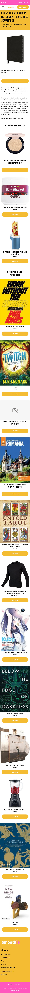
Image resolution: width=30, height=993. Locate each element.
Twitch (15, 387)
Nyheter (4, 961)
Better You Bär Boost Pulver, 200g (15, 207)
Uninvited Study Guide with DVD (15, 765)
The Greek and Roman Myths (15, 869)
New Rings (15, 923)
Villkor (14, 988)
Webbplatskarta (15, 990)
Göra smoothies (13, 70)
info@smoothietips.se (23, 2)
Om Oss (4, 964)
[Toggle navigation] (3, 7)
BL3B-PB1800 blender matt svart (15, 810)
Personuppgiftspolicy (22, 988)
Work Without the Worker (15, 327)
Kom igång (22, 7)
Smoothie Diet (6, 957)
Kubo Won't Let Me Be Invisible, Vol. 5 (15, 653)
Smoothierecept (6, 954)
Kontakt (10, 988)
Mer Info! (15, 81)
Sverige (4, 2)
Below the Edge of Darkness (15, 713)
